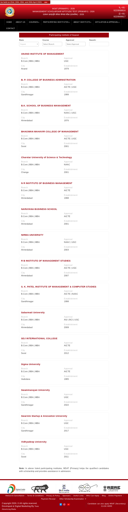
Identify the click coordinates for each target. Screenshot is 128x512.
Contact (10, 28)
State (21, 40)
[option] (16, 489)
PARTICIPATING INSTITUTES (55, 22)
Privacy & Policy (53, 496)
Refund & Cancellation (15, 496)
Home (9, 22)
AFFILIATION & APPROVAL (106, 22)
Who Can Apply (92, 496)
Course (45, 40)
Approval (70, 40)
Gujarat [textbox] (23, 44)
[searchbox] (52, 44)
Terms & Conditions (35, 496)
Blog (104, 496)
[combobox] (29, 44)
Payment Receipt (48, 499)
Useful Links (78, 496)
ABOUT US (20, 22)
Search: (92, 40)
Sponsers (66, 496)
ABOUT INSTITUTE (82, 22)
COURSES (33, 22)
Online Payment (115, 496)
